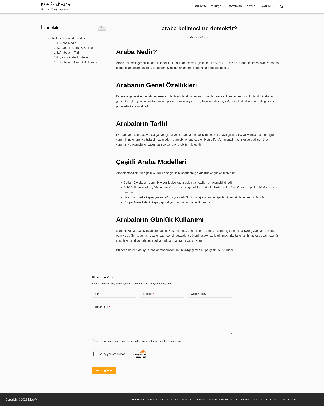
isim (97, 293)
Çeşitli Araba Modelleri (74, 57)
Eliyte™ (32, 399)
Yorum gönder (104, 370)
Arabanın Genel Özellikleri (76, 47)
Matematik (235, 6)
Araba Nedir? (68, 43)
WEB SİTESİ (199, 293)
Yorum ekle (102, 306)
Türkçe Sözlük (199, 37)
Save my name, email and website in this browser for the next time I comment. (139, 341)
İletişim (200, 399)
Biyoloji (252, 6)
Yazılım (266, 6)
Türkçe (216, 6)
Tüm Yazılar (288, 399)
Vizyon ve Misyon (179, 399)
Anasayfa (200, 6)
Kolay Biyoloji (246, 399)
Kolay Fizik (269, 399)
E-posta (148, 293)
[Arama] (281, 6)
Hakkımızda (155, 399)
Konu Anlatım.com (55, 4)
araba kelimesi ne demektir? (66, 38)
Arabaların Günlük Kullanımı (78, 62)
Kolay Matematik (221, 399)
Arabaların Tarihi (70, 52)
